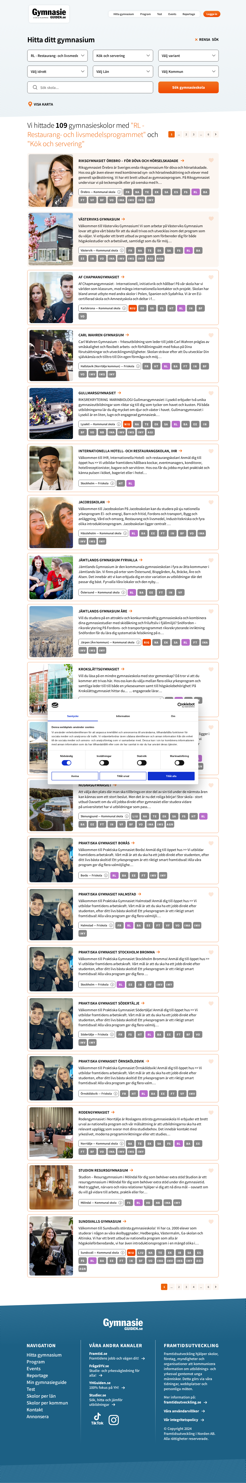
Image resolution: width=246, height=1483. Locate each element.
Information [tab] (123, 716)
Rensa (209, 39)
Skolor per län (41, 1396)
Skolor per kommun (47, 1402)
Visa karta (43, 104)
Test (159, 14)
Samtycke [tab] (73, 716)
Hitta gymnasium (123, 14)
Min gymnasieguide (47, 1382)
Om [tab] (173, 716)
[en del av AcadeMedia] (52, 21)
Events (172, 14)
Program (145, 14)
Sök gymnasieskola (188, 87)
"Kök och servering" (56, 143)
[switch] (104, 762)
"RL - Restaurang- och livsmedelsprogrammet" (86, 129)
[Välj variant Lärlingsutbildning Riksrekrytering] (188, 55)
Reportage (189, 14)
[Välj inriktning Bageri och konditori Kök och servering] (123, 55)
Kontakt (35, 1409)
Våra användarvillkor (182, 1410)
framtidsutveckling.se (182, 1402)
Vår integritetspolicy (181, 1419)
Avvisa (75, 776)
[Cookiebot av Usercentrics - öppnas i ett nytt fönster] (180, 705)
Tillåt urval (123, 776)
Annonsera (38, 1416)
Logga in (212, 14)
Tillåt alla (171, 776)
